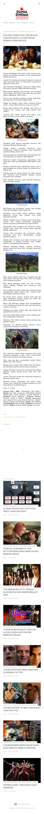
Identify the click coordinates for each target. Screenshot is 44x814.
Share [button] (5, 414)
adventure (11, 417)
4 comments (12, 791)
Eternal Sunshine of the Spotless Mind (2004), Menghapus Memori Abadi (20, 551)
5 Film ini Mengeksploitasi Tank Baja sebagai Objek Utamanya (20, 746)
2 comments (12, 557)
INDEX (5, 23)
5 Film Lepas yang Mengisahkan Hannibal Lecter (20, 671)
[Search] (39, 3)
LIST (18, 23)
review (16, 417)
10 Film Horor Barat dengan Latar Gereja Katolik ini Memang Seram (19, 632)
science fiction (23, 417)
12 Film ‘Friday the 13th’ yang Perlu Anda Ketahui (19, 510)
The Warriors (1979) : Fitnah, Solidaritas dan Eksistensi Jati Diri (20, 592)
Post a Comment (13, 515)
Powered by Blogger (24, 804)
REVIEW (12, 23)
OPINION (24, 23)
